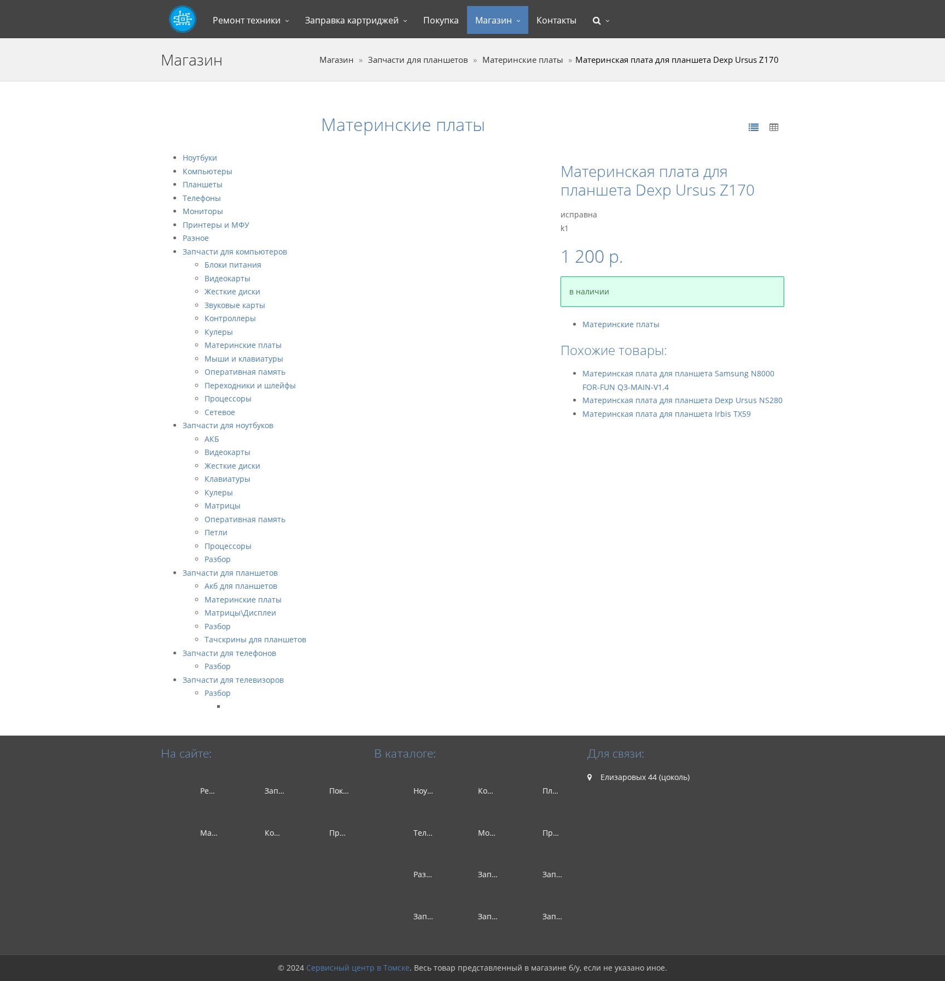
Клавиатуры (227, 479)
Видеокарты (227, 278)
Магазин (493, 20)
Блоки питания (233, 264)
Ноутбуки (200, 157)
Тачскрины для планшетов (255, 639)
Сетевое (220, 412)
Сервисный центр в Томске (358, 967)
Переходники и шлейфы (250, 385)
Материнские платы (522, 60)
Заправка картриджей (352, 20)
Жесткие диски (232, 291)
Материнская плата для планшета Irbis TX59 (666, 414)
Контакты (556, 20)
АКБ (212, 439)
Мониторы (203, 211)
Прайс (341, 833)
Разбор (218, 559)
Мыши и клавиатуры (244, 358)
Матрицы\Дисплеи (240, 612)
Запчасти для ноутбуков (228, 425)
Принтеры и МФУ (216, 225)
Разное (196, 238)
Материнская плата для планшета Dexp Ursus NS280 (682, 400)
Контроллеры (230, 318)
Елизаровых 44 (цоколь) (644, 777)
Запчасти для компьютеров (235, 251)
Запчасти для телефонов (229, 653)
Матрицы (223, 505)
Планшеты (203, 184)
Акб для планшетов (241, 586)
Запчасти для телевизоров (233, 680)
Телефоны (202, 198)
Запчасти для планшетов (418, 60)
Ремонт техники (247, 20)
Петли (216, 532)
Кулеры (219, 332)
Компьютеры (207, 171)
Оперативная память (245, 372)
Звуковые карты (235, 305)
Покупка (441, 20)
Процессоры (228, 398)
